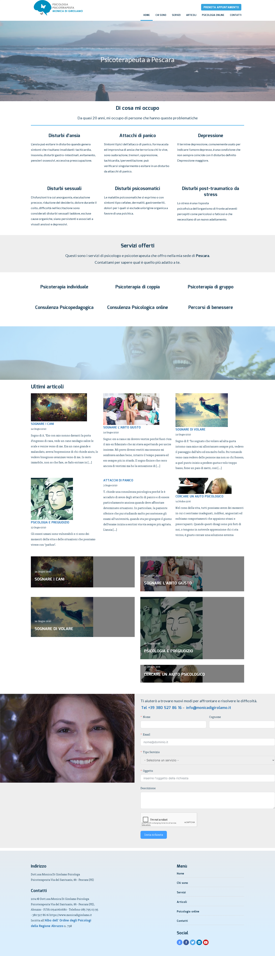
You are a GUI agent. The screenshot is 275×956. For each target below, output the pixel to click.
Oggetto (148, 771)
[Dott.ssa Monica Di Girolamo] (31, 3)
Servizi (176, 15)
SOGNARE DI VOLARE (190, 429)
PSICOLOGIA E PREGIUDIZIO (50, 522)
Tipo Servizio (151, 752)
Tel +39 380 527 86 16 (161, 708)
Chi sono (160, 15)
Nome (146, 717)
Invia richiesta (153, 835)
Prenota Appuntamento (221, 7)
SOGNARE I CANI (42, 424)
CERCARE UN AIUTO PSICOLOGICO (199, 496)
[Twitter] (192, 943)
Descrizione (148, 788)
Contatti (235, 15)
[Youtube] (206, 943)
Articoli (191, 15)
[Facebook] (186, 943)
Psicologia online (213, 15)
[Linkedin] (199, 943)
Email (146, 734)
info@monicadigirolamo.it (208, 708)
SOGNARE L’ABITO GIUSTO (122, 427)
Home (146, 15)
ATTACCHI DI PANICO (118, 480)
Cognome (215, 717)
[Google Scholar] (179, 943)
